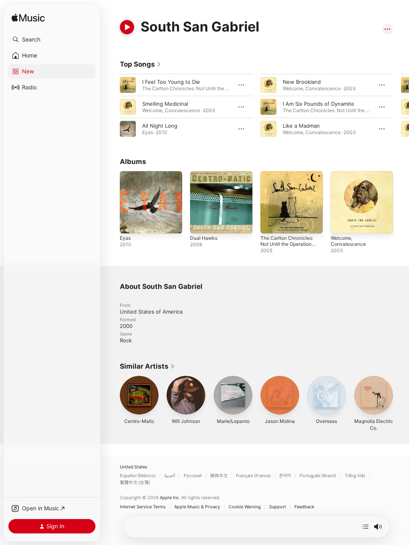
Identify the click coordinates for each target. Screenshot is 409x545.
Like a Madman (301, 125)
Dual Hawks (203, 238)
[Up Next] (365, 526)
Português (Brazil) (318, 476)
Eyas (125, 238)
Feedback (304, 507)
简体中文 (219, 476)
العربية (169, 476)
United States (133, 467)
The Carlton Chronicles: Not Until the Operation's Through (287, 244)
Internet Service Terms (143, 507)
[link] (140, 64)
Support (277, 507)
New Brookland (302, 82)
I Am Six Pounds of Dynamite (318, 104)
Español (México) (138, 476)
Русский (193, 476)
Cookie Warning (244, 507)
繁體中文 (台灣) (135, 482)
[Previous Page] (111, 107)
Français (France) (253, 476)
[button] (52, 39)
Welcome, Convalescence (348, 241)
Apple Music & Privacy (197, 507)
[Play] (127, 27)
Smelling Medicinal (165, 104)
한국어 (285, 476)
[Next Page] (401, 107)
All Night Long (159, 125)
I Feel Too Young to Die (171, 82)
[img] (28, 18)
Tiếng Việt (355, 476)
